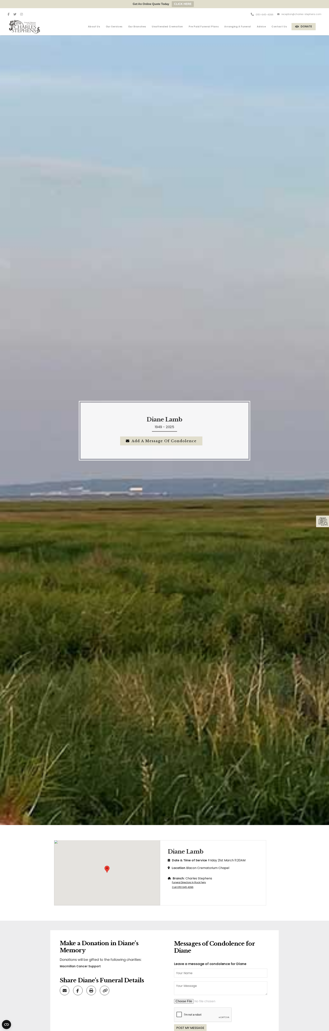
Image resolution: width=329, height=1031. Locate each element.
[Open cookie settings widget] (6, 1024)
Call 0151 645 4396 (182, 887)
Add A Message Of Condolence (164, 441)
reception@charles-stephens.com (301, 14)
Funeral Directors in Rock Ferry (189, 882)
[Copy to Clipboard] (105, 990)
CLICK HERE (183, 4)
